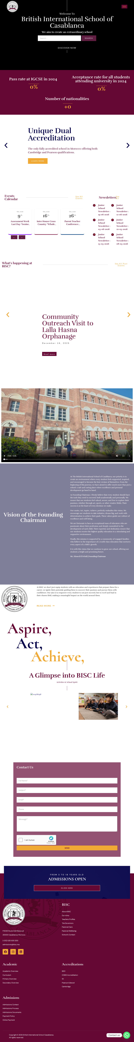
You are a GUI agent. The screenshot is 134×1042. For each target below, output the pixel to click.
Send (67, 848)
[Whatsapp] (126, 1035)
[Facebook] (5, 951)
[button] (6, 145)
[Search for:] (59, 38)
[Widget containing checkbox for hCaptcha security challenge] (36, 840)
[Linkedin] (21, 951)
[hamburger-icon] (124, 6)
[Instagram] (13, 951)
